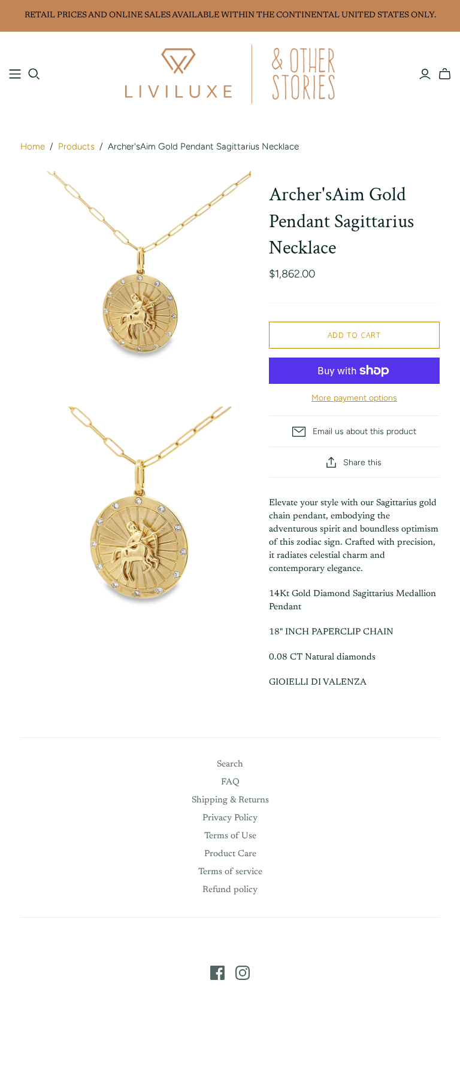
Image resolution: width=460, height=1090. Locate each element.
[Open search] (34, 74)
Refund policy (230, 890)
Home (32, 146)
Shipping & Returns (230, 800)
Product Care (230, 854)
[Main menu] (15, 74)
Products (76, 146)
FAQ (230, 782)
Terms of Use (230, 836)
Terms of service (230, 872)
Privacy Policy (230, 818)
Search (230, 764)
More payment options (354, 398)
